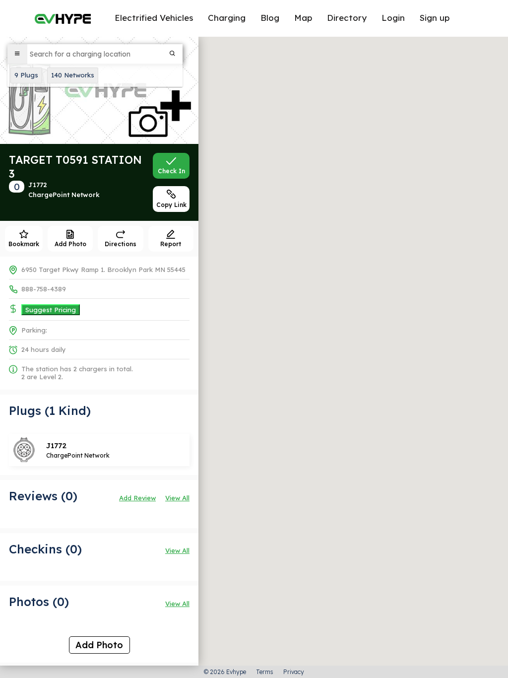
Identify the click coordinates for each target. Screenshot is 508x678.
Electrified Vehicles (154, 17)
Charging (227, 17)
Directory (347, 17)
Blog (269, 17)
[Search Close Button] (173, 54)
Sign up (434, 17)
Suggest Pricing (50, 310)
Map (303, 17)
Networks (72, 75)
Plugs (26, 75)
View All (177, 498)
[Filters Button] (17, 54)
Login (393, 17)
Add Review (137, 498)
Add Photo (99, 645)
